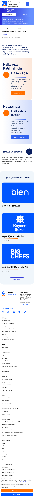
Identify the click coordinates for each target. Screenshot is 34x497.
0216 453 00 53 (24, 305)
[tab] (6, 28)
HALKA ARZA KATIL (20, 137)
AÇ (27, 4)
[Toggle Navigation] (30, 10)
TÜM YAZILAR (17, 279)
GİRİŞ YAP (25, 14)
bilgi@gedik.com (12, 294)
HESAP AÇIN (9, 14)
